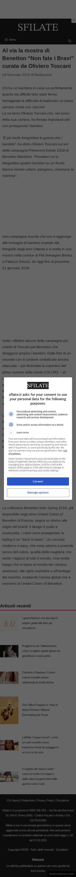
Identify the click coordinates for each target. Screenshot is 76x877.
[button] (38, 432)
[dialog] (38, 438)
